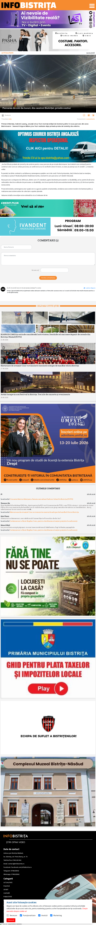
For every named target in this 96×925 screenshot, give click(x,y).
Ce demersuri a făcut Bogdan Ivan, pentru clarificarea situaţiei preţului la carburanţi (44, 521)
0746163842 (15, 871)
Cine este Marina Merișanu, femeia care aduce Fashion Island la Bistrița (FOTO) (41, 499)
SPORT (6, 889)
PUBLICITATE (8, 897)
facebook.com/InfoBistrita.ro (21, 867)
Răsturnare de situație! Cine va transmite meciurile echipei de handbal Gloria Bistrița (40, 366)
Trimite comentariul (48, 278)
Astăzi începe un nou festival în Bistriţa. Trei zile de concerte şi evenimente (35, 394)
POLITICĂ (7, 886)
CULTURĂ (7, 893)
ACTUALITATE (8, 882)
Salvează (11, 920)
